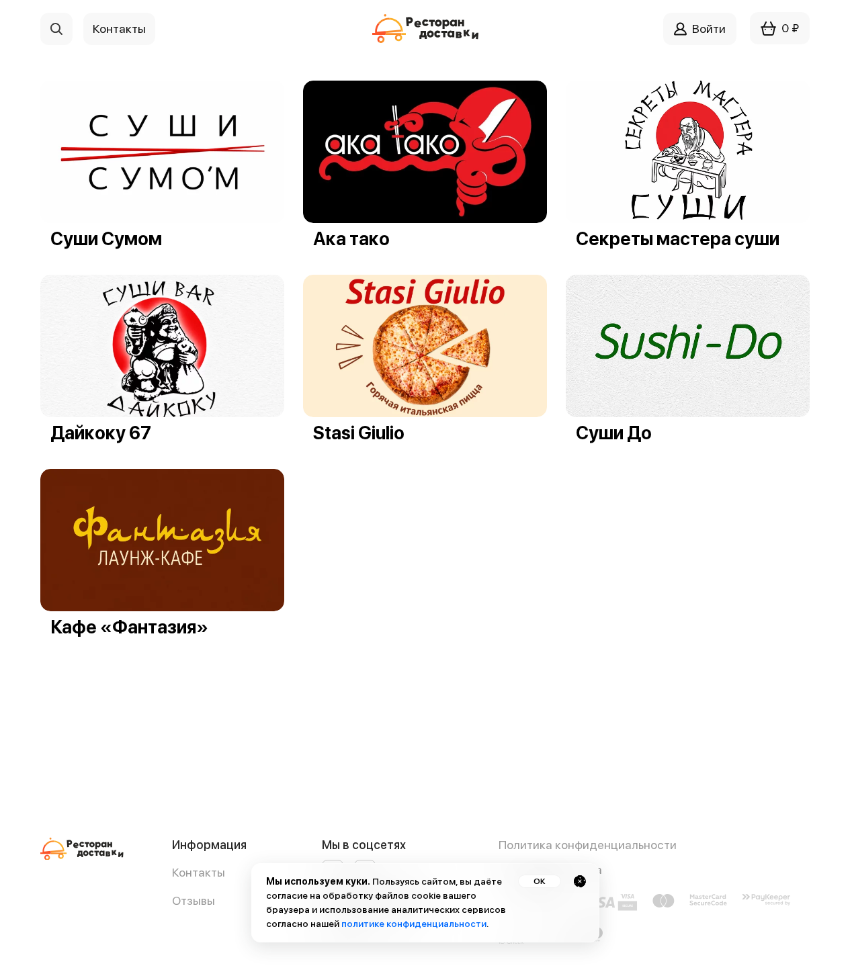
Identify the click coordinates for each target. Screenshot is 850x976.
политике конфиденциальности (413, 923)
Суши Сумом (106, 239)
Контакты (198, 872)
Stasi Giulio (359, 433)
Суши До (614, 433)
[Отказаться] (580, 881)
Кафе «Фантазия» (129, 627)
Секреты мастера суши (677, 239)
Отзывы (193, 900)
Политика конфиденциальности (588, 845)
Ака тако (351, 239)
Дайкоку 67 (100, 433)
